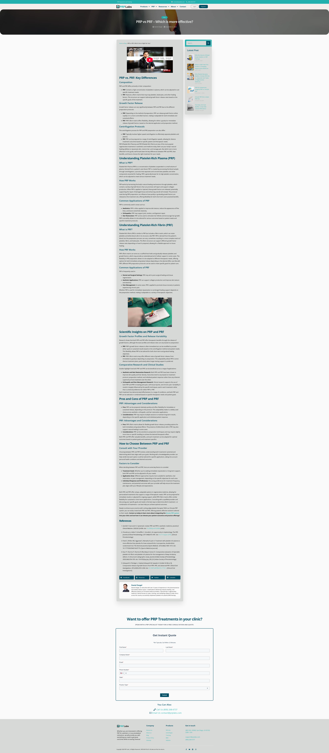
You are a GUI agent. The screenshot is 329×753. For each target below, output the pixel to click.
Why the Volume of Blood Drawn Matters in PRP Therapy (202, 57)
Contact (183, 6)
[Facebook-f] (186, 749)
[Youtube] (189, 749)
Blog (125, 43)
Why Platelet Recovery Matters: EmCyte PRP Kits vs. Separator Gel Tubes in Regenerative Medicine (202, 78)
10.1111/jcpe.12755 (165, 535)
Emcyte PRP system (172, 513)
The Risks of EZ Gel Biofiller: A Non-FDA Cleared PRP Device (200, 107)
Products (144, 6)
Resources (163, 6)
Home (121, 43)
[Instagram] (195, 749)
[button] (126, 577)
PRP (153, 6)
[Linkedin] (192, 749)
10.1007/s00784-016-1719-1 (157, 568)
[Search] (208, 43)
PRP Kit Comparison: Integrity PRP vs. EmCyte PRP (202, 89)
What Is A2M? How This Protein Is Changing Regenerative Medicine (201, 66)
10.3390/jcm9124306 (153, 528)
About (173, 6)
